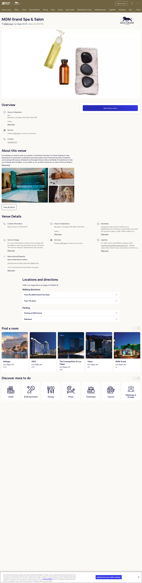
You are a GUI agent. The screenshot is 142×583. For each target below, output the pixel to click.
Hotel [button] (24, 9)
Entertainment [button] (34, 9)
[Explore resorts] (21, 3)
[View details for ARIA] (43, 345)
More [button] (139, 9)
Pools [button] (53, 9)
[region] (71, 577)
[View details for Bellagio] (15, 345)
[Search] (132, 3)
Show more (11, 124)
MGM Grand (8, 24)
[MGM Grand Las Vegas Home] (17, 3)
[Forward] (138, 328)
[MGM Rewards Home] (6, 3)
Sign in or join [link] (121, 3)
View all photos (9, 207)
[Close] (138, 577)
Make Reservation (110, 108)
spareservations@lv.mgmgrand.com (114, 245)
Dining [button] (45, 9)
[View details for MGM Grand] (127, 345)
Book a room (6, 9)
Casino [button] (60, 9)
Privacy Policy (47, 579)
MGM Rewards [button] (100, 9)
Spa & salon (70, 9)
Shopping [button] (122, 9)
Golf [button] (130, 9)
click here (16, 133)
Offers (16, 9)
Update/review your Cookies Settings (109, 577)
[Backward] (134, 328)
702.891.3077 (12, 142)
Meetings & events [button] (85, 9)
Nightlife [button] (112, 9)
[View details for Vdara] (99, 345)
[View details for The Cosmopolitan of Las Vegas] (71, 345)
